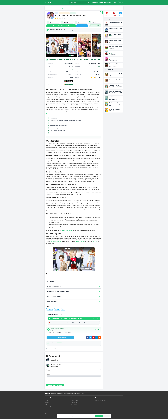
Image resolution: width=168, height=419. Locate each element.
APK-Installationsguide (66, 230)
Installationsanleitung (96, 25)
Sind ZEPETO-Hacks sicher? (54, 282)
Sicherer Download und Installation (57, 130)
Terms (46, 413)
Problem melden (69, 84)
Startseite (95, 2)
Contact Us (47, 402)
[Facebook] (87, 337)
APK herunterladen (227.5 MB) (62, 25)
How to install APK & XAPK (100, 400)
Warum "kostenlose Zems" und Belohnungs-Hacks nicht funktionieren (65, 120)
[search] (89, 2)
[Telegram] (96, 337)
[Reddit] (99, 337)
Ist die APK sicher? (52, 301)
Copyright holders (48, 406)
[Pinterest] (93, 337)
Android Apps (74, 402)
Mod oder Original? (54, 133)
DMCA (46, 404)
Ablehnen (107, 416)
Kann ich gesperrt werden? (54, 286)
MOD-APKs (94, 241)
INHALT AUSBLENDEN (73, 136)
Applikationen (108, 2)
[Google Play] (68, 81)
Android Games (74, 400)
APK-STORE (48, 2)
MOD (115, 2)
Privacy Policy (47, 411)
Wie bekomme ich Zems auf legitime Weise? (58, 291)
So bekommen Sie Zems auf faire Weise (58, 125)
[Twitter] (90, 337)
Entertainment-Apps (80, 241)
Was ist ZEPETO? (53, 118)
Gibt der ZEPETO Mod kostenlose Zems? (57, 277)
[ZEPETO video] (61, 45)
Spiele (101, 2)
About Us (46, 400)
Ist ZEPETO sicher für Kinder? (54, 296)
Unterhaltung (70, 69)
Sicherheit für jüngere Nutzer (56, 128)
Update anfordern (96, 80)
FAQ (96, 402)
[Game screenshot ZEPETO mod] (84, 45)
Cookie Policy (47, 408)
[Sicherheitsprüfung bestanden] (101, 12)
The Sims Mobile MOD (56, 241)
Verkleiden (57, 309)
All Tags (73, 406)
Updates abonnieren (83, 25)
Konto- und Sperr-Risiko (55, 123)
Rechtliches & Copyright (52, 348)
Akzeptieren (99, 416)
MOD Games (74, 404)
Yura (99, 66)
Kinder (63, 309)
